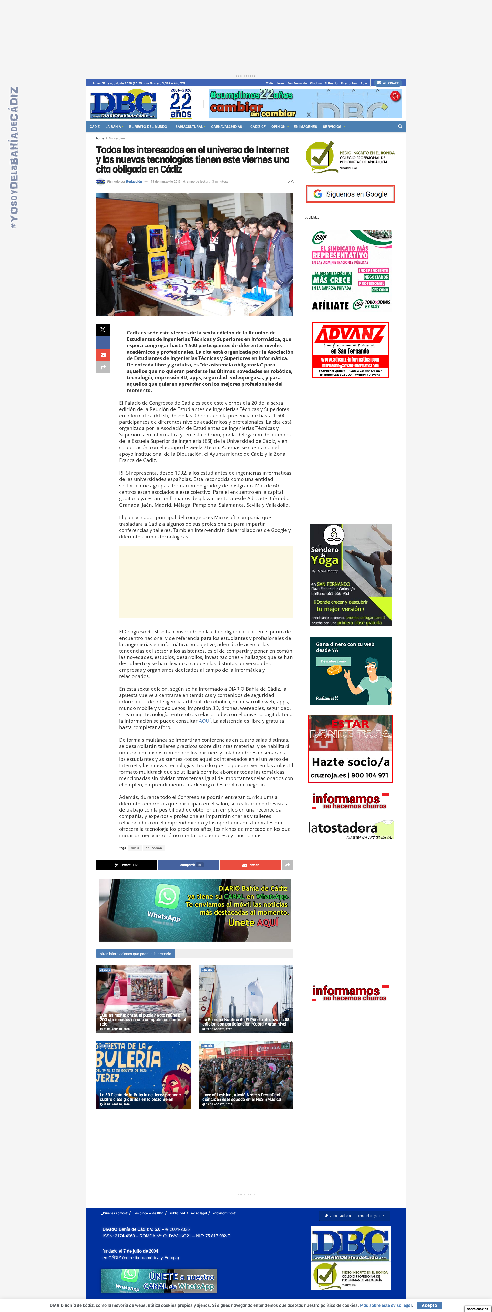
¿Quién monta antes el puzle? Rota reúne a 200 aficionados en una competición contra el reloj (143, 1019)
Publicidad (177, 1213)
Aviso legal (199, 1213)
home (100, 138)
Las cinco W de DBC (148, 1213)
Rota (364, 83)
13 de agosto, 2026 (218, 1104)
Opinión (278, 126)
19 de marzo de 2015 (166, 181)
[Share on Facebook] (103, 342)
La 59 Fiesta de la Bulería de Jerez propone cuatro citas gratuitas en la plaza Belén (140, 1097)
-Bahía (105, 970)
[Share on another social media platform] (103, 367)
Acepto (429, 1305)
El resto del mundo (148, 126)
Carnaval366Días (226, 126)
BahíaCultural (189, 126)
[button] (354, 1216)
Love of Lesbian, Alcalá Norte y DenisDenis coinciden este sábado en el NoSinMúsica (242, 1097)
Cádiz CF (258, 126)
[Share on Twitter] (103, 330)
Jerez (280, 83)
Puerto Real (349, 83)
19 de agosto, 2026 (218, 1029)
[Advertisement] (246, 36)
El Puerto (331, 83)
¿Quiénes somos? (114, 1213)
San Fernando (297, 83)
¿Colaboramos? (224, 1213)
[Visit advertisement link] (305, 103)
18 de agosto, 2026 (116, 1104)
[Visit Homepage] (143, 104)
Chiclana (316, 83)
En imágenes (305, 126)
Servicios (332, 126)
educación (154, 848)
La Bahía (113, 126)
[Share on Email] (103, 355)
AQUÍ (205, 720)
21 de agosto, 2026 (116, 1029)
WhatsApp (390, 83)
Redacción (134, 181)
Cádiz (269, 83)
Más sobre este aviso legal (386, 1305)
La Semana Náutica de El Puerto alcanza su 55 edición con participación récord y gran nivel (245, 1022)
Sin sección (117, 138)
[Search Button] (400, 126)
